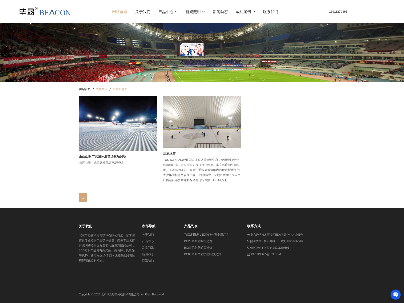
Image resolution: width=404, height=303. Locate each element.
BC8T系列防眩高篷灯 (198, 247)
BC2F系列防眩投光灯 (198, 241)
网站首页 (119, 11)
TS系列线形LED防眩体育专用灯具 (206, 234)
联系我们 (270, 11)
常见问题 (148, 247)
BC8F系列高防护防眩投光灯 (202, 254)
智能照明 (194, 11)
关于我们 (142, 11)
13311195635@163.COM (266, 254)
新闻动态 (220, 11)
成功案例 (244, 11)
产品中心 (166, 11)
